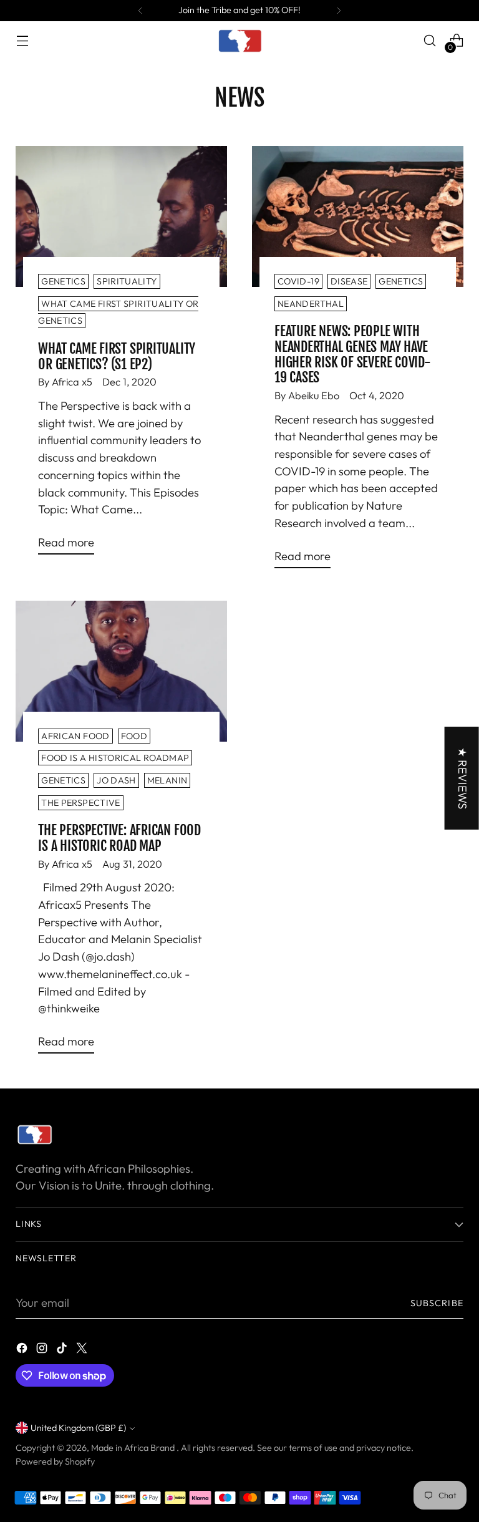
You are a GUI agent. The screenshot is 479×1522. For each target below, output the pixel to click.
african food (75, 736)
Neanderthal (311, 303)
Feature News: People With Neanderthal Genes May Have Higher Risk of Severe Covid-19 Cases (352, 354)
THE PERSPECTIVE (80, 802)
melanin (167, 780)
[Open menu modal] (22, 41)
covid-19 (298, 281)
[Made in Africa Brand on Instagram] (43, 1350)
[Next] (338, 10)
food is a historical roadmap (115, 757)
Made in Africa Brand (134, 1447)
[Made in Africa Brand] (239, 40)
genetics (401, 281)
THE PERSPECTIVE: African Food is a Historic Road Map (119, 838)
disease (349, 281)
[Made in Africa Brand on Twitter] (82, 1350)
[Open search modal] (430, 41)
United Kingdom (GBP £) (78, 1427)
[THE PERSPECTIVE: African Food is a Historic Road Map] (121, 671)
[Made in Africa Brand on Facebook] (23, 1350)
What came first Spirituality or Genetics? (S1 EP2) (116, 356)
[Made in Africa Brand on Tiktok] (63, 1350)
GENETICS (63, 281)
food (134, 736)
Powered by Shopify (55, 1461)
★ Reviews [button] (462, 778)
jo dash (116, 780)
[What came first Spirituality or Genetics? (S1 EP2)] (121, 216)
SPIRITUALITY (127, 281)
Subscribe (436, 1303)
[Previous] (140, 10)
